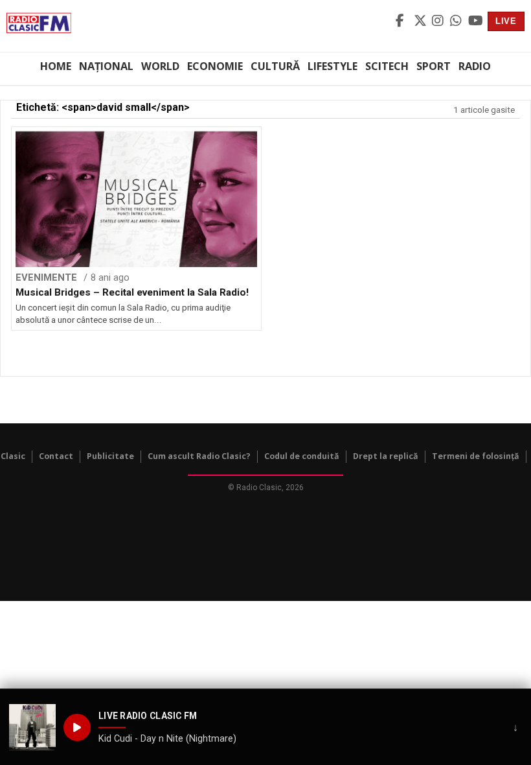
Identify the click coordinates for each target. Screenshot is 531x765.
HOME (55, 66)
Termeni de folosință (475, 456)
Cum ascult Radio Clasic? (199, 456)
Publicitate (110, 456)
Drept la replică (385, 456)
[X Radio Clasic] (421, 21)
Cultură (275, 66)
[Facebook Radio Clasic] (403, 21)
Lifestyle (332, 66)
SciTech (387, 66)
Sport (433, 66)
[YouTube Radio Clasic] (475, 21)
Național (106, 66)
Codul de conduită (301, 456)
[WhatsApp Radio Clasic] (457, 21)
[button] (32, 727)
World (160, 66)
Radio (474, 66)
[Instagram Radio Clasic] (439, 21)
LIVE (506, 21)
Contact (56, 456)
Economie (215, 66)
